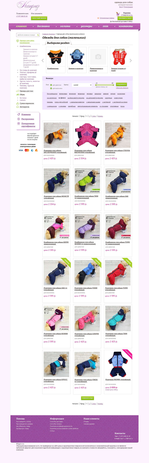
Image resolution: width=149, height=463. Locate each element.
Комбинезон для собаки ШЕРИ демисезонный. (56, 243)
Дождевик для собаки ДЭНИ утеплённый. (85, 289)
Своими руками (89, 424)
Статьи (52, 431)
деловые (90, 94)
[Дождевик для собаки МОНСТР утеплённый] (56, 181)
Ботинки (23, 98)
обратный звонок (39, 18)
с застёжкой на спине (119, 102)
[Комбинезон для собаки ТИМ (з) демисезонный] (87, 181)
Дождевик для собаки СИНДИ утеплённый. (86, 335)
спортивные (114, 106)
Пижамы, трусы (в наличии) (27, 86)
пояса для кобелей (61, 102)
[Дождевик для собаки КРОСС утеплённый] (56, 364)
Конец (100, 116)
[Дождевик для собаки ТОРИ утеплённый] (118, 273)
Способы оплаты (56, 424)
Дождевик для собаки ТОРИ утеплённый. (116, 289)
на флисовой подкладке (76, 98)
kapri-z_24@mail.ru (126, 439)
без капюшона (52, 94)
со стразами (104, 106)
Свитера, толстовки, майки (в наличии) (28, 78)
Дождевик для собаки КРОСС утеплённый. (55, 380)
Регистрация (128, 7)
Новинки (26, 115)
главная (21, 26)
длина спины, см (101, 87)
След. (94, 116)
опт (105, 26)
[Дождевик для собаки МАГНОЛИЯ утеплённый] (87, 135)
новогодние (118, 98)
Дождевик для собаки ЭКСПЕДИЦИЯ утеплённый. (55, 151)
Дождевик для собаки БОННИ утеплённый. (56, 334)
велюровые (63, 94)
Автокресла (24, 107)
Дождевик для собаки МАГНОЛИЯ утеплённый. (84, 151)
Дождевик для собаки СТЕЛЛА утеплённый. (117, 151)
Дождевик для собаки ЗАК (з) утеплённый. (55, 289)
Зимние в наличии (30, 49)
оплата (65, 26)
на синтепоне (52, 98)
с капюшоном (52, 106)
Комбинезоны (25, 46)
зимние (105, 94)
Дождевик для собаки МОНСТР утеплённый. (56, 197)
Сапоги (22, 100)
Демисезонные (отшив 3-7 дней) (29, 61)
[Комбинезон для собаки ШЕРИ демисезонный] (56, 227)
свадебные (72, 106)
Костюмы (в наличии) (28, 70)
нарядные (108, 98)
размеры (86, 26)
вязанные (81, 94)
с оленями (62, 106)
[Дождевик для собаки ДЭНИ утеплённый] (87, 273)
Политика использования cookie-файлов (64, 429)
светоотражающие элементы (88, 106)
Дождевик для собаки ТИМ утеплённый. (116, 334)
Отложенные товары (107, 18)
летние (112, 94)
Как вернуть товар (22, 429)
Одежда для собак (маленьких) (27, 42)
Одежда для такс (26, 91)
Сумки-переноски (27, 103)
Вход (121, 7)
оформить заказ (125, 18)
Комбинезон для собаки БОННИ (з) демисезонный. (85, 243)
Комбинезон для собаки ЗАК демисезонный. (116, 197)
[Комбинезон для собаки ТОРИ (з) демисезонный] (118, 227)
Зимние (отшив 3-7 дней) (118, 69)
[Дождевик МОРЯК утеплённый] (118, 364)
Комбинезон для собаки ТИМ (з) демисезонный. (86, 197)
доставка (43, 26)
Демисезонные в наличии (96, 69)
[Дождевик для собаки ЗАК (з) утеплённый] (56, 273)
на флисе (62, 98)
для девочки (57, 85)
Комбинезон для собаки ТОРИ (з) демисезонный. (117, 243)
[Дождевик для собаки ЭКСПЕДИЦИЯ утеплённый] (56, 135)
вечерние (72, 94)
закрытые (98, 94)
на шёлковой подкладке (94, 98)
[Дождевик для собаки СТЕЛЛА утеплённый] (118, 135)
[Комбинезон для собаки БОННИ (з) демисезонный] (87, 227)
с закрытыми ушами (93, 102)
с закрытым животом (77, 102)
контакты (126, 26)
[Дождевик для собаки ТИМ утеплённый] (118, 318)
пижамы (50, 102)
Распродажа (27, 119)
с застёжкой (106, 102)
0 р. (131, 15)
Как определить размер (24, 424)
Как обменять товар (23, 426)
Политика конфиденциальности (61, 426)
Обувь (22, 94)
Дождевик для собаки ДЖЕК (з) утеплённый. (86, 380)
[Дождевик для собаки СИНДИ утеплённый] (87, 318)
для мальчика (57, 88)
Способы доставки (56, 422)
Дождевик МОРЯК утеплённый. (118, 379)
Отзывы (86, 422)
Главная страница (48, 34)
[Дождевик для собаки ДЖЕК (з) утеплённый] (87, 364)
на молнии (121, 94)
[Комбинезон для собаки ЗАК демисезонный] (118, 181)
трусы (122, 106)
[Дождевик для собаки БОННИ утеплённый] (56, 318)
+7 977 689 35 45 (21, 16)
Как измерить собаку (23, 422)
